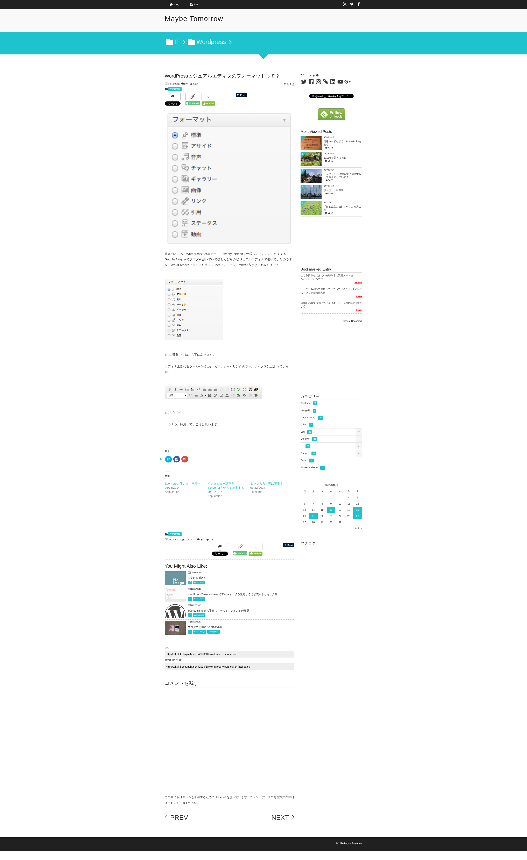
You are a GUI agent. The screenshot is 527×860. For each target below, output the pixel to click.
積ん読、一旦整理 (333, 190)
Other (306, 424)
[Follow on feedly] (331, 117)
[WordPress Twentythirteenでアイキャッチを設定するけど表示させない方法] (175, 596)
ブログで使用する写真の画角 (205, 627)
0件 (186, 84)
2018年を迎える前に (335, 157)
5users (359, 310)
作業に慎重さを (197, 577)
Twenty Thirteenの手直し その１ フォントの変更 (218, 610)
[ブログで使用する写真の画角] (175, 633)
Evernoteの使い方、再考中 (182, 483)
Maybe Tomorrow (194, 19)
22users (358, 283)
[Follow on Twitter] (351, 4)
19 (357, 509)
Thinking (308, 403)
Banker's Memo (312, 467)
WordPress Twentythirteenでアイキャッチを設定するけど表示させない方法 (232, 594)
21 (313, 516)
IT (190, 582)
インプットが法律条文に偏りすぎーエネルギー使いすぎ (342, 176)
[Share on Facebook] (358, 4)
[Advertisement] (229, 521)
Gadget (308, 453)
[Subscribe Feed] (344, 4)
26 (357, 516)
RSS (196, 4)
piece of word (311, 417)
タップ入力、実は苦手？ (266, 483)
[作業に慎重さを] (175, 583)
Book (306, 460)
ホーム (177, 4)
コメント (189, 540)
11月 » (358, 528)
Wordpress (174, 89)
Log (306, 431)
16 (331, 509)
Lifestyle (308, 438)
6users (359, 297)
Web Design (199, 632)
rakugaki (308, 410)
